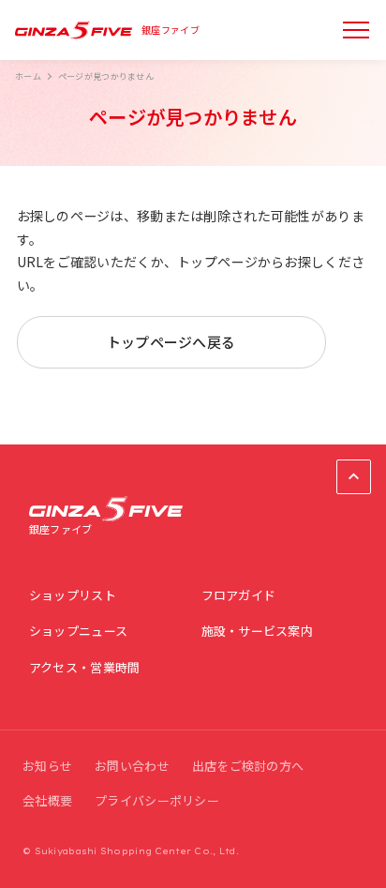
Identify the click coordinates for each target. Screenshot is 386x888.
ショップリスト (72, 595)
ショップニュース (78, 631)
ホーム (28, 76)
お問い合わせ (132, 766)
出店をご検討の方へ (248, 766)
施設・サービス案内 (257, 631)
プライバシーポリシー (157, 800)
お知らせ (47, 766)
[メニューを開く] (356, 30)
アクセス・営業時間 (85, 667)
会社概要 (47, 800)
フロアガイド (238, 595)
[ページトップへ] (353, 476)
